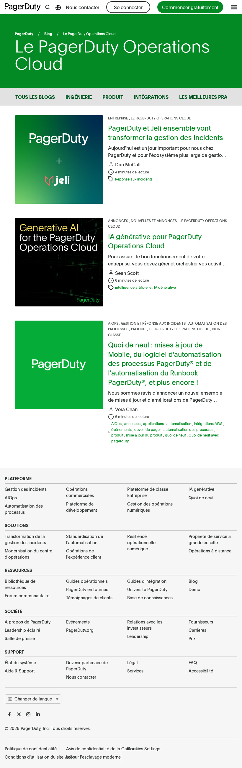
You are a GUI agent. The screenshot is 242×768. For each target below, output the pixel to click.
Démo (194, 589)
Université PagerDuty (147, 589)
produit (117, 435)
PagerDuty (24, 33)
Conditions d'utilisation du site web (29, 757)
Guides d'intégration (146, 581)
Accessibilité (201, 671)
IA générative (165, 287)
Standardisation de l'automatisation (84, 539)
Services (135, 671)
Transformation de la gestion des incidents (25, 539)
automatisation (179, 423)
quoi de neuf (176, 435)
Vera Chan (126, 409)
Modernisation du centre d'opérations (28, 554)
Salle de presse (20, 638)
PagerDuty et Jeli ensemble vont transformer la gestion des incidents (165, 132)
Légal (132, 662)
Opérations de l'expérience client (83, 554)
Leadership (137, 636)
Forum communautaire (27, 595)
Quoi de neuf (201, 497)
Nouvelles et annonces (154, 220)
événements (122, 429)
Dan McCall (127, 164)
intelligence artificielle (133, 287)
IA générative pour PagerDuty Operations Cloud (154, 241)
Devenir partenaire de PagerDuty (87, 665)
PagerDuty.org (80, 630)
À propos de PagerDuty (27, 622)
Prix (192, 638)
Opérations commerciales (80, 492)
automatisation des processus (188, 429)
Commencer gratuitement (190, 7)
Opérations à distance (210, 551)
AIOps (113, 323)
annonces (132, 423)
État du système (20, 662)
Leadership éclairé (22, 630)
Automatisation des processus (24, 509)
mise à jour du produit (144, 435)
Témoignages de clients (89, 597)
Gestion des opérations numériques (150, 507)
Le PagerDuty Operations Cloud (161, 118)
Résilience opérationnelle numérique (141, 542)
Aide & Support (20, 671)
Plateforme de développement (81, 507)
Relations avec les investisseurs (144, 625)
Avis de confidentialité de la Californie (90, 748)
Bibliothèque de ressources (20, 584)
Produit (139, 328)
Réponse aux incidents (134, 179)
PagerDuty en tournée (87, 589)
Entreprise (118, 118)
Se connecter (128, 7)
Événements (78, 622)
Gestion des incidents (26, 489)
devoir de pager (148, 429)
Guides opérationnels (87, 581)
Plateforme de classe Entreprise (147, 492)
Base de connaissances (150, 597)
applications (154, 423)
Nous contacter (82, 7)
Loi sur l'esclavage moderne (90, 757)
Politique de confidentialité (29, 748)
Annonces (118, 220)
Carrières (197, 630)
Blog (48, 33)
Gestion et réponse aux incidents (154, 323)
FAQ (193, 662)
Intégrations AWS (208, 423)
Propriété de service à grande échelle (210, 539)
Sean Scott (127, 273)
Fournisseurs (201, 622)
